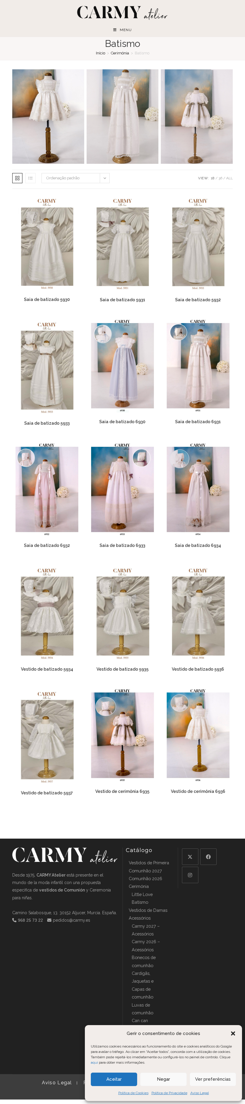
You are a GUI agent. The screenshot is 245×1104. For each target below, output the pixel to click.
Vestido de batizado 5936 (198, 669)
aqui (94, 1062)
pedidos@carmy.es (71, 920)
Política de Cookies (133, 1093)
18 (213, 178)
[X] (190, 856)
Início (100, 53)
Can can (140, 1020)
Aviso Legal (199, 1093)
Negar (163, 1079)
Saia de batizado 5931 (122, 299)
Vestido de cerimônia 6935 (122, 791)
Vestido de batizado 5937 (47, 792)
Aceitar (114, 1079)
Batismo (140, 902)
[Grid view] (17, 178)
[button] (233, 1033)
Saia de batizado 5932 (198, 299)
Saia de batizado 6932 (47, 545)
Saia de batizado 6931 (198, 421)
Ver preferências (213, 1079)
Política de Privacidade (169, 1093)
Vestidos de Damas (148, 910)
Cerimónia (120, 53)
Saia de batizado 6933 (122, 545)
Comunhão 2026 (145, 878)
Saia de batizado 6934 (198, 545)
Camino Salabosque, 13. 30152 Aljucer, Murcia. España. (64, 912)
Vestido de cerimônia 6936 (198, 791)
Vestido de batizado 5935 (122, 669)
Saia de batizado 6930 (122, 421)
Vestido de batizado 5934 (47, 669)
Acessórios (140, 917)
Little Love (142, 894)
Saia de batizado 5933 (47, 423)
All (229, 178)
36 (220, 178)
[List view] (30, 178)
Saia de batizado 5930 (47, 299)
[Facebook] (208, 856)
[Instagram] (190, 875)
